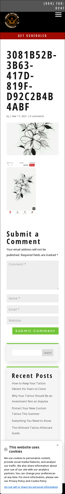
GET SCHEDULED (32, 36)
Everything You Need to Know (31, 421)
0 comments (37, 116)
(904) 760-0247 (54, 5)
